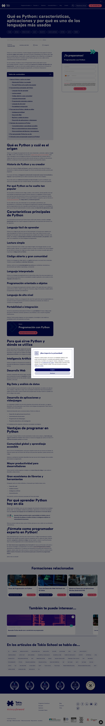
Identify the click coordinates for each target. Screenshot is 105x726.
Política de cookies (39, 365)
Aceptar (52, 369)
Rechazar (52, 373)
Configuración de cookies (48, 362)
